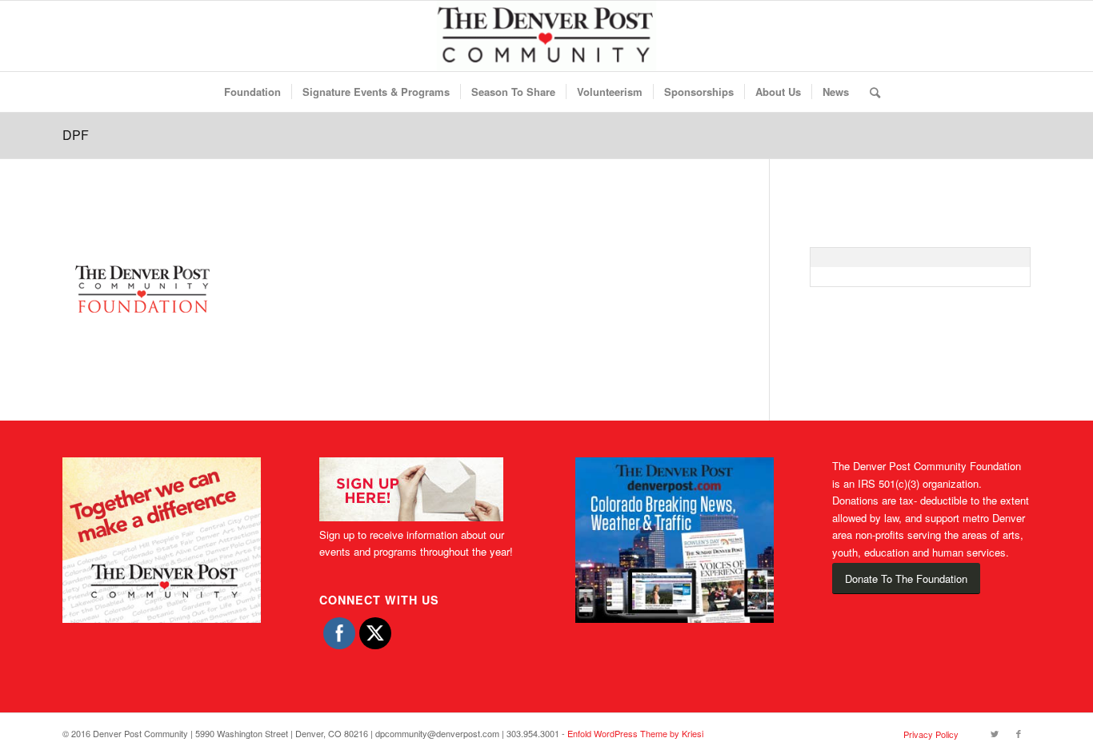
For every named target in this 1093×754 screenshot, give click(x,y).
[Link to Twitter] (995, 733)
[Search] (869, 92)
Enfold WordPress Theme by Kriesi (635, 733)
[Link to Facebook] (1019, 733)
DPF (75, 135)
